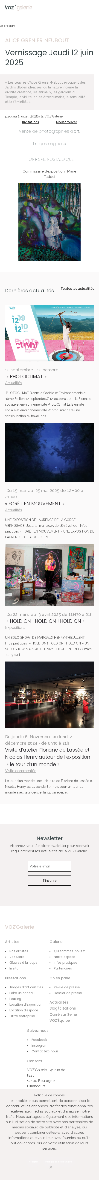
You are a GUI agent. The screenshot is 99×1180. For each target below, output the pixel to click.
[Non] (46, 1170)
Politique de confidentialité (58, 1161)
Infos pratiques (65, 962)
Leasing (15, 999)
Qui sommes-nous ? (69, 951)
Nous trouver (66, 122)
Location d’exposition (25, 1004)
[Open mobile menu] (89, 9)
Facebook (39, 1040)
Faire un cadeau (22, 993)
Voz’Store (16, 957)
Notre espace (64, 957)
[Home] (18, 9)
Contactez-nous (45, 1051)
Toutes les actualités (77, 288)
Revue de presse (67, 987)
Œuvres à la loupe (23, 962)
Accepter (33, 1161)
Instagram (39, 1045)
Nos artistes (18, 951)
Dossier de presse (68, 993)
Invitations (30, 122)
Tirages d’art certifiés (26, 987)
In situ (13, 968)
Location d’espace (23, 1010)
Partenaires (63, 968)
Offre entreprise (22, 1016)
